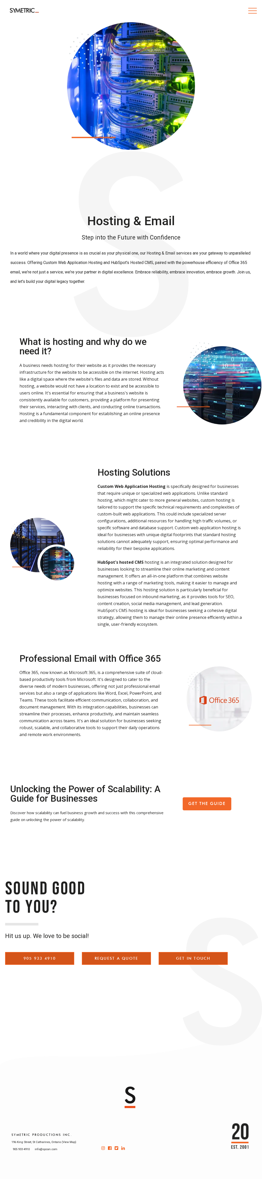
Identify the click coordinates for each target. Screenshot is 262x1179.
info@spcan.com (46, 1149)
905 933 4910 (40, 958)
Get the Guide (207, 803)
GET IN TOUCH (193, 958)
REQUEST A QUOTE (116, 958)
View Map (69, 1142)
